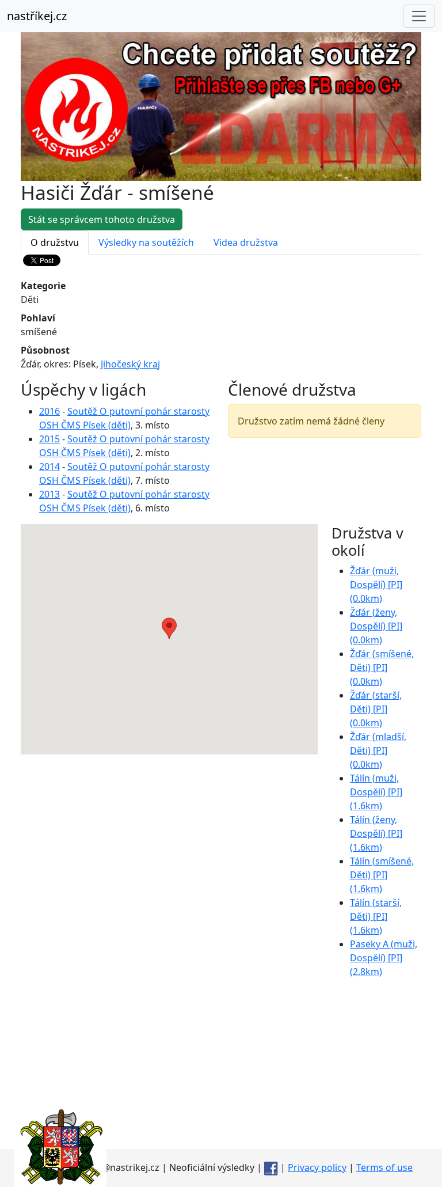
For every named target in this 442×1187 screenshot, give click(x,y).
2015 (49, 439)
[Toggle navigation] (419, 16)
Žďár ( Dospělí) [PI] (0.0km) (376, 584)
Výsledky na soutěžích (146, 242)
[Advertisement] (221, 1068)
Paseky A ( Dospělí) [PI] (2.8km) (383, 958)
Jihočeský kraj (130, 364)
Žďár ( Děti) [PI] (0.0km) (382, 667)
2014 (49, 466)
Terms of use (384, 1167)
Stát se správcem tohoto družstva (101, 219)
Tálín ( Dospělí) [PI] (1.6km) (376, 792)
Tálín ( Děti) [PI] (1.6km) (382, 875)
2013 (49, 494)
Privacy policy (317, 1167)
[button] (169, 628)
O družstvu (55, 242)
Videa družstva (246, 242)
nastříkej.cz (37, 16)
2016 (49, 411)
